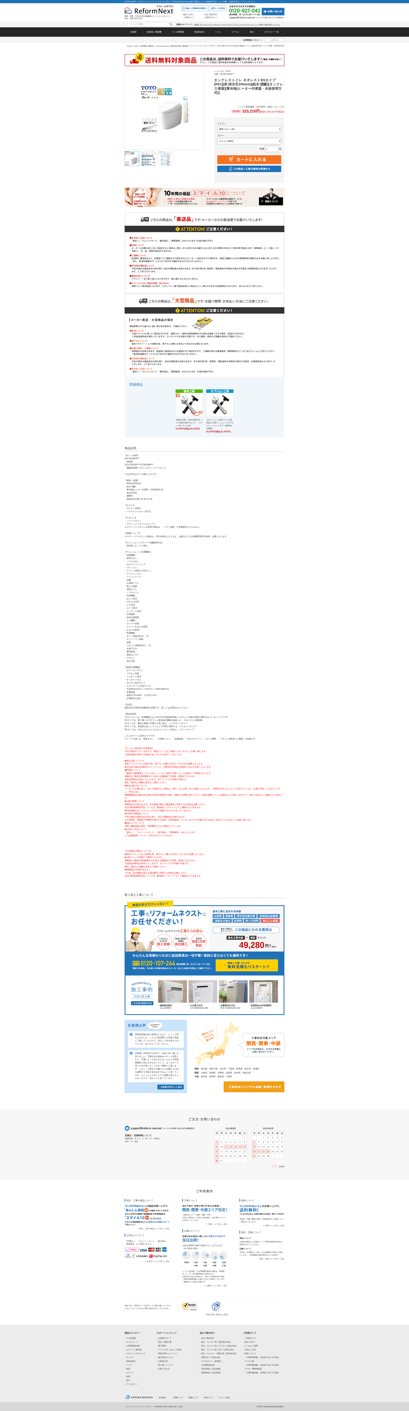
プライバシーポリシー (145, 1406)
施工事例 (162, 1346)
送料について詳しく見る (274, 1225)
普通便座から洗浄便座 (210, 1373)
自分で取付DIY (210, 14)
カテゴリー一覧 (271, 32)
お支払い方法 (250, 1350)
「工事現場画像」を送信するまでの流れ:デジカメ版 (261, 1359)
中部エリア (208, 1397)
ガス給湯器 (131, 1338)
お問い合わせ (164, 1369)
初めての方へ (189, 14)
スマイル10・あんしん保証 (169, 1350)
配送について (250, 1353)
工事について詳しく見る (217, 1224)
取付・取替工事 (165, 1342)
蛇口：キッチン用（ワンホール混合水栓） (219, 1346)
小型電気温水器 (133, 1346)
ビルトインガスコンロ (135, 1353)
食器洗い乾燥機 (154, 32)
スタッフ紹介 (224, 1397)
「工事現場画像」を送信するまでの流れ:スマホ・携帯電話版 (261, 1367)
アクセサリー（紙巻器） (211, 1361)
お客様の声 (163, 1361)
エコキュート (132, 1342)
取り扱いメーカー (166, 1365)
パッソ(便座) (259, 24)
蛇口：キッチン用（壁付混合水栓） (216, 1342)
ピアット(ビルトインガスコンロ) (220, 24)
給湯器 (196, 24)
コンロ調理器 (178, 32)
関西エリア (193, 1397)
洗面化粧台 (199, 32)
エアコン (235, 32)
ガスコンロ (204, 24)
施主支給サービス (166, 1357)
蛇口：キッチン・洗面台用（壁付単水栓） (219, 1353)
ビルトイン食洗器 (134, 1350)
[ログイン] (274, 40)
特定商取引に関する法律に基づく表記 (168, 1406)
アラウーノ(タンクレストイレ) (243, 24)
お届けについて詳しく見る (216, 1286)
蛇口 (252, 32)
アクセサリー (132, 1384)
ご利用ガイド (189, 17)
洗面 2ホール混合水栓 (210, 1357)
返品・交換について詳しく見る (272, 1259)
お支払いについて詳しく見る (158, 1261)
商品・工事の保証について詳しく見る (155, 1229)
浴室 (128, 1376)
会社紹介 (162, 1397)
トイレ (218, 32)
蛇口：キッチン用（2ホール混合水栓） (218, 1350)
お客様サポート (211, 17)
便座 (128, 1369)
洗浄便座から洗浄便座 (210, 1369)
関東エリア (178, 1397)
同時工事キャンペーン (272, 24)
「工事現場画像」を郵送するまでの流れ (261, 1373)
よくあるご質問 (251, 1346)
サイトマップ (131, 1406)
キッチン (130, 1357)
